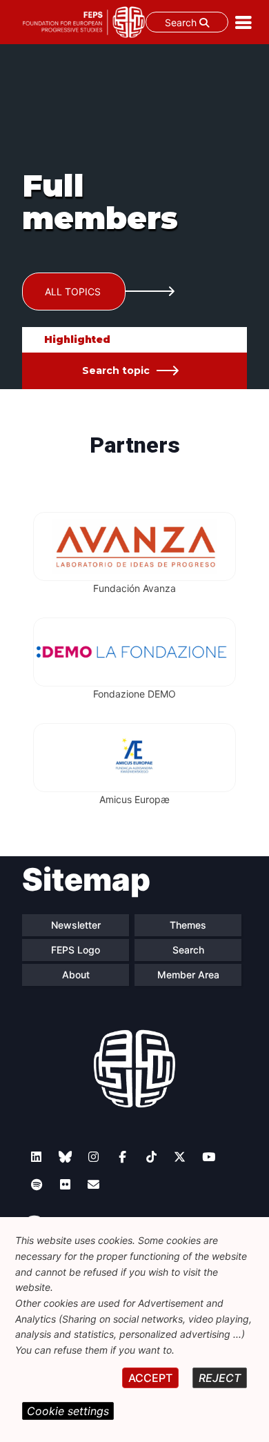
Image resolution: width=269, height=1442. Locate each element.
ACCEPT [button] (150, 1378)
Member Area (188, 974)
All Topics (73, 291)
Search (182, 22)
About (76, 974)
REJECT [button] (220, 1378)
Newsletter (76, 925)
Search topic (116, 370)
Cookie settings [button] (68, 1411)
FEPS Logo (75, 950)
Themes (188, 925)
